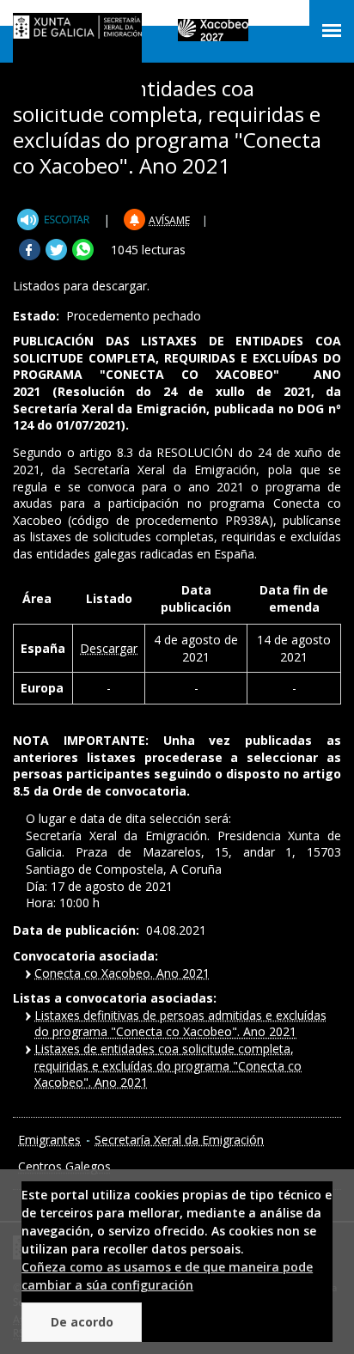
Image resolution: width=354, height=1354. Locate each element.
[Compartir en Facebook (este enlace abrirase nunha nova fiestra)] (29, 255)
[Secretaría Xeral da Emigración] (77, 30)
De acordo (82, 1322)
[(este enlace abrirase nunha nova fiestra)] (56, 219)
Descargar (108, 648)
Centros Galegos (64, 1166)
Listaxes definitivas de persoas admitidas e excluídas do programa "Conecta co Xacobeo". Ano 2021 (180, 1023)
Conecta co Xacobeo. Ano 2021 (122, 973)
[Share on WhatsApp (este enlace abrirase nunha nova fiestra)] (83, 255)
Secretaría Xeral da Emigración (179, 1139)
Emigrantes (49, 1139)
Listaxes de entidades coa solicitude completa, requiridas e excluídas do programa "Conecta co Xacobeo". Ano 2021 (168, 1065)
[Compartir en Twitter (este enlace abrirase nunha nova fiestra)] (56, 255)
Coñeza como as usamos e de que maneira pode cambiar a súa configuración (167, 1276)
